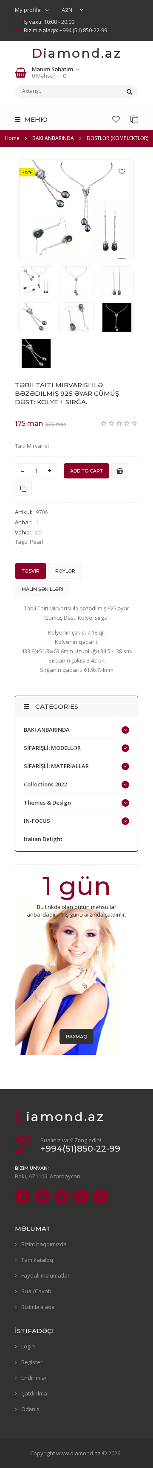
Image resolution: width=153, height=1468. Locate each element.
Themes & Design (47, 802)
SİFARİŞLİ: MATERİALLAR (56, 766)
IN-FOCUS (37, 821)
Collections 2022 (45, 784)
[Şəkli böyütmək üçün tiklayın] (76, 209)
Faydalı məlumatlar (45, 1275)
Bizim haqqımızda (44, 1244)
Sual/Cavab (36, 1291)
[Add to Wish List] (122, 171)
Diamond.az (77, 53)
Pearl (36, 541)
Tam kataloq (37, 1260)
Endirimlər (34, 1377)
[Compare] (134, 119)
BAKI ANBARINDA (47, 729)
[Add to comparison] (23, 488)
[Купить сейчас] (119, 470)
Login (28, 1346)
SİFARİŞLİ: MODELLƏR (52, 748)
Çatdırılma (34, 1393)
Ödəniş (30, 1409)
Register (31, 1362)
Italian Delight (43, 839)
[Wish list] (116, 119)
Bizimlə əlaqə (37, 1307)
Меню (35, 119)
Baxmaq (76, 1037)
